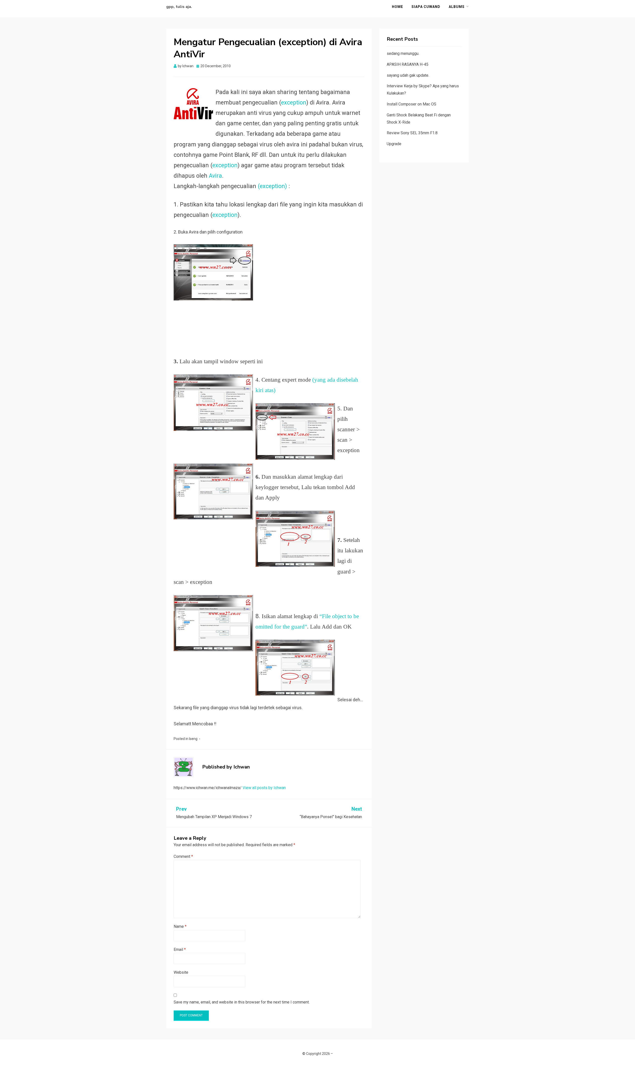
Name (180, 926)
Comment (183, 856)
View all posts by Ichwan (264, 787)
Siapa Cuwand (426, 7)
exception (293, 102)
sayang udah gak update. (408, 75)
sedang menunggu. (403, 53)
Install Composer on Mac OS (411, 104)
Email (180, 949)
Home (397, 7)
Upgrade (394, 143)
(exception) (272, 186)
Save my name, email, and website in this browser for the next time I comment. (242, 1002)
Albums (457, 7)
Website (181, 972)
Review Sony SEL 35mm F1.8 (412, 133)
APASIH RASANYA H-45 (407, 64)
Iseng (193, 739)
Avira (215, 175)
